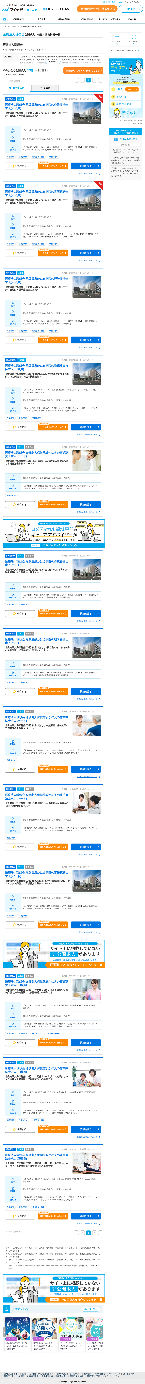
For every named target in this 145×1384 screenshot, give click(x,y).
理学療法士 (8, 1376)
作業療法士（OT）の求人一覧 (66, 1254)
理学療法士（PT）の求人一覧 (66, 1248)
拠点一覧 (132, 19)
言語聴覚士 (33, 1376)
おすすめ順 (18, 88)
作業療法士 (21, 1376)
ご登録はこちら (131, 89)
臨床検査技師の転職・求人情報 (37, 1266)
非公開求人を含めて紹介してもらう (83, 70)
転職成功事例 (64, 19)
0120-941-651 (57, 9)
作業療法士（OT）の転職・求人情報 (39, 1254)
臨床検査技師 (47, 1376)
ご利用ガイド (19, 19)
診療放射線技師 (76, 1376)
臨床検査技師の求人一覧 (60, 1266)
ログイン (130, 8)
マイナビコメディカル (11, 27)
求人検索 (41, 19)
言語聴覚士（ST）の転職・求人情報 (39, 1260)
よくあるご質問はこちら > (133, 123)
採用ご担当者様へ (109, 2)
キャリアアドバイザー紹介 (109, 19)
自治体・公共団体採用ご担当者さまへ (38, 1374)
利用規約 (87, 1374)
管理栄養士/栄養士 (94, 1376)
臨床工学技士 (61, 1376)
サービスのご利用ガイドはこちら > (131, 120)
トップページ (5, 19)
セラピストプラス (112, 1376)
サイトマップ (114, 1374)
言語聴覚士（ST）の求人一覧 (66, 1260)
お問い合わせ (100, 1374)
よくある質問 (128, 1374)
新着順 (46, 88)
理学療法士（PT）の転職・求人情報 (39, 1248)
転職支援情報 (86, 19)
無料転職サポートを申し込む (96, 8)
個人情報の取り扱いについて (69, 1374)
